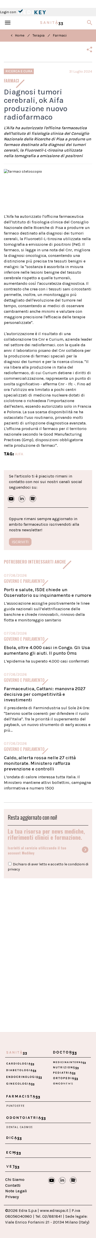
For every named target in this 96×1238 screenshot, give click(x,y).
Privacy (12, 1196)
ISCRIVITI (20, 541)
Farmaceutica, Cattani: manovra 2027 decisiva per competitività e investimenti (45, 694)
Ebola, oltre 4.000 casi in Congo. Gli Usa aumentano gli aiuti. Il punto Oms (47, 650)
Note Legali (16, 1191)
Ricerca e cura (18, 71)
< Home (17, 35)
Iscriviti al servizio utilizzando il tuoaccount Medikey (37, 850)
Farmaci (60, 35)
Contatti (12, 1185)
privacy (14, 869)
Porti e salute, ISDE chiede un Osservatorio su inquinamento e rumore (47, 592)
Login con (8, 12)
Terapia (39, 35)
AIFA (19, 453)
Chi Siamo (14, 1179)
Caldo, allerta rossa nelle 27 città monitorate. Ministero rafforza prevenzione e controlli (40, 763)
